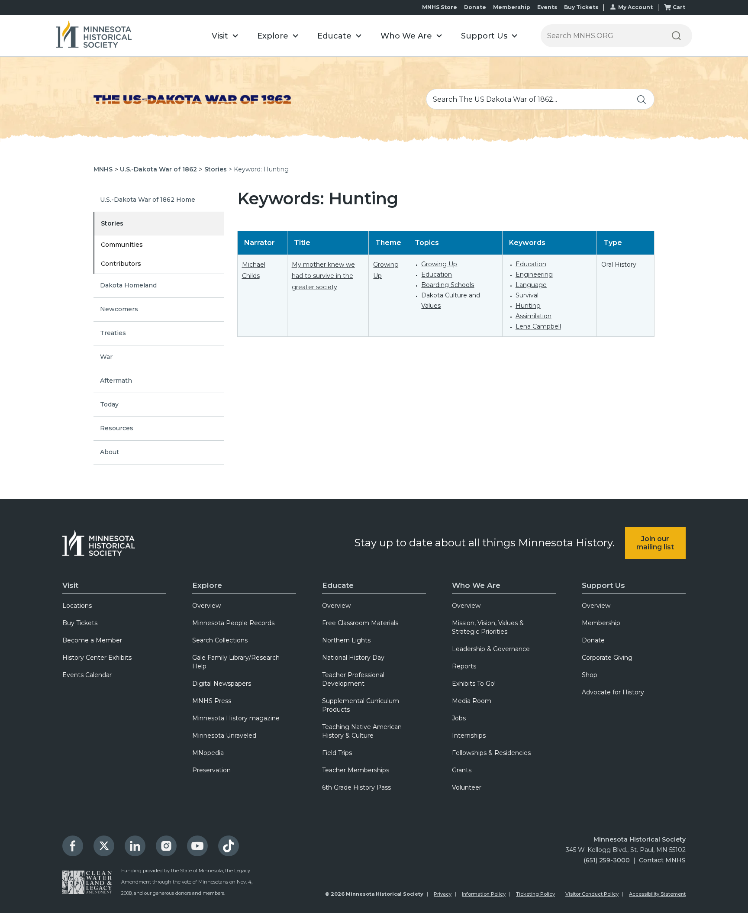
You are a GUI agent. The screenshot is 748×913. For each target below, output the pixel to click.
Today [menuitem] (109, 404)
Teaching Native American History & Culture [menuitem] (362, 731)
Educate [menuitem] (338, 585)
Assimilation (533, 316)
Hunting (528, 306)
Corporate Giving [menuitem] (607, 657)
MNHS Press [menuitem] (211, 701)
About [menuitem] (109, 452)
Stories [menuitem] (112, 223)
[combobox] (540, 99)
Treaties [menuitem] (113, 333)
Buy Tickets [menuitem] (79, 623)
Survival (527, 295)
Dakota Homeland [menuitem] (128, 285)
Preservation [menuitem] (211, 770)
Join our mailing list (655, 543)
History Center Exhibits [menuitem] (97, 657)
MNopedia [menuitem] (208, 753)
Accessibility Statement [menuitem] (657, 894)
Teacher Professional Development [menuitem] (353, 679)
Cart (679, 7)
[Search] (676, 35)
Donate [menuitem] (593, 640)
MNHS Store (439, 7)
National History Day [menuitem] (353, 657)
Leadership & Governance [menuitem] (491, 649)
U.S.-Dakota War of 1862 (158, 169)
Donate (475, 7)
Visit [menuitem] (70, 585)
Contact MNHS (662, 860)
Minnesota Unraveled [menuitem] (224, 735)
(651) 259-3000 (607, 860)
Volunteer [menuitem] (466, 787)
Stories (215, 169)
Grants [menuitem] (461, 770)
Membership (511, 7)
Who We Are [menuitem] (476, 585)
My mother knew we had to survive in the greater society (323, 276)
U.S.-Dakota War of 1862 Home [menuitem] (147, 199)
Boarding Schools (447, 285)
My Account (635, 7)
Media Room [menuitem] (471, 701)
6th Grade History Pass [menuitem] (356, 787)
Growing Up (439, 264)
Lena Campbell (538, 326)
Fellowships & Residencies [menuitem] (491, 753)
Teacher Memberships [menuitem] (355, 770)
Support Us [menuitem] (603, 585)
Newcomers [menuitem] (119, 309)
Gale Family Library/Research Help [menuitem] (236, 662)
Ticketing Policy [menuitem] (535, 894)
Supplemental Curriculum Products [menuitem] (360, 705)
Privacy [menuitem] (442, 894)
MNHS (103, 169)
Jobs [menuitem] (459, 718)
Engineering (534, 274)
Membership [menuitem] (601, 623)
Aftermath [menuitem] (116, 380)
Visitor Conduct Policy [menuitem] (592, 894)
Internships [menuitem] (469, 735)
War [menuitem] (106, 357)
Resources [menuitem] (116, 428)
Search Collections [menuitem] (220, 640)
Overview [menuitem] (206, 606)
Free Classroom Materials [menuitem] (360, 623)
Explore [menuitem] (207, 585)
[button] (225, 35)
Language (531, 285)
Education (436, 274)
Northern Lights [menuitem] (346, 640)
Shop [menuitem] (589, 675)
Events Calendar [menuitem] (87, 675)
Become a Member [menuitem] (92, 640)
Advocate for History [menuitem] (613, 692)
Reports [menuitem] (464, 666)
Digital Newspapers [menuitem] (221, 683)
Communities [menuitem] (122, 244)
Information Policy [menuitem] (484, 894)
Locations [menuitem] (77, 606)
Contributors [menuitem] (121, 264)
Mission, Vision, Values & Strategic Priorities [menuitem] (488, 627)
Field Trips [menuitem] (337, 753)
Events (547, 7)
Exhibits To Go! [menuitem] (474, 683)
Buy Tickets (581, 7)
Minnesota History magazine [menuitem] (236, 718)
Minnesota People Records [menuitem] (233, 623)
